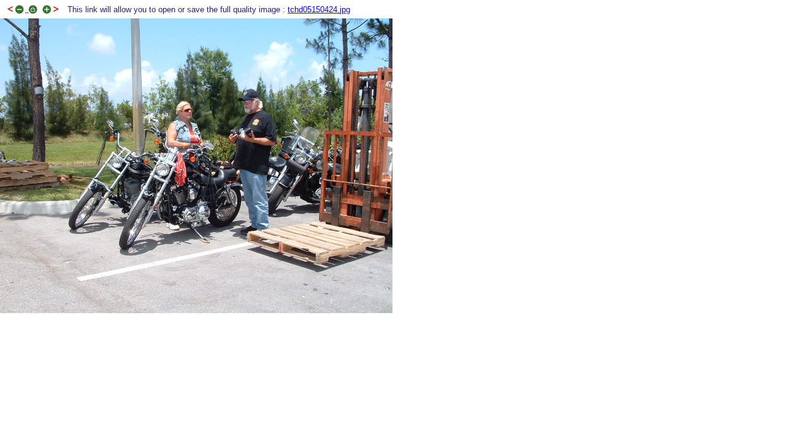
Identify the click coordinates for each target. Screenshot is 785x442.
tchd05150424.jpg (319, 9)
